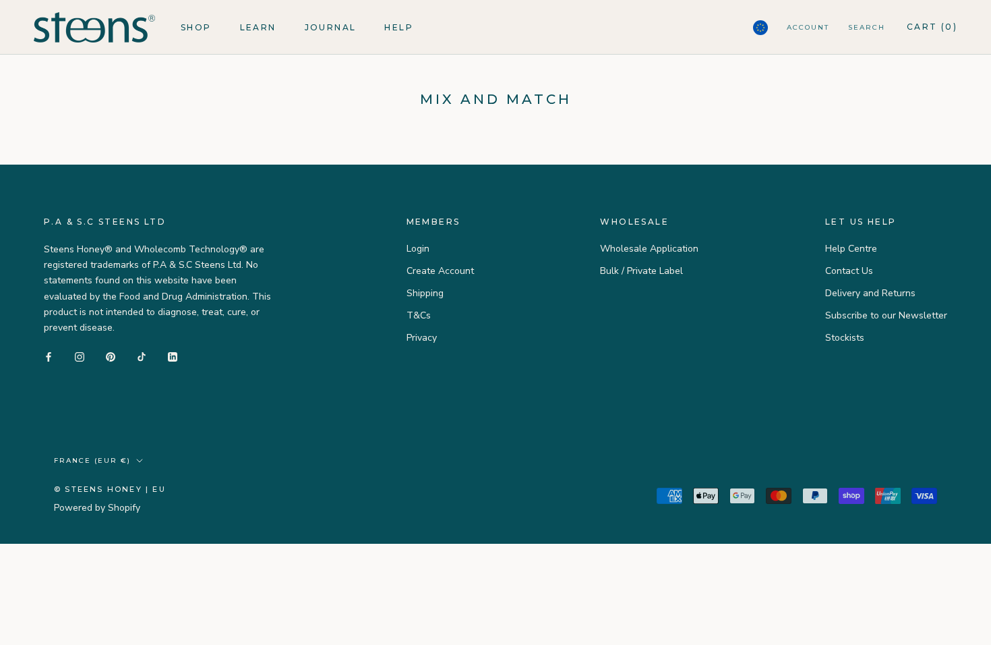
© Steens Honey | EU (110, 489)
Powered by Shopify (97, 507)
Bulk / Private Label (641, 270)
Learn (258, 27)
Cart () (932, 27)
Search (866, 27)
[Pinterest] (110, 356)
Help (398, 27)
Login (418, 248)
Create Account (440, 270)
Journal (331, 27)
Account (808, 27)
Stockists (844, 337)
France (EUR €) (92, 460)
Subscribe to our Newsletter (886, 315)
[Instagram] (79, 356)
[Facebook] (48, 356)
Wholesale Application (649, 248)
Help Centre (851, 248)
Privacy (422, 337)
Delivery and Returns (870, 293)
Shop (196, 27)
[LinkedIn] (172, 356)
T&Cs (419, 315)
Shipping (425, 293)
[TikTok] (141, 356)
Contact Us (849, 270)
